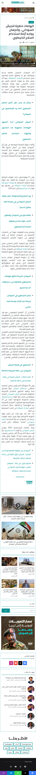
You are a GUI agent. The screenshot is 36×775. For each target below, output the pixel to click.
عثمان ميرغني (21, 716)
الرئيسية (30, 18)
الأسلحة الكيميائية (16, 78)
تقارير (12, 748)
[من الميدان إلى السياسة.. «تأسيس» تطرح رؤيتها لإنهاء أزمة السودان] (26, 583)
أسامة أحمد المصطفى (19, 680)
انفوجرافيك (8, 744)
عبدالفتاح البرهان (20, 388)
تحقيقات (28, 748)
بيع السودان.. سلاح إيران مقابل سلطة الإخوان (15, 696)
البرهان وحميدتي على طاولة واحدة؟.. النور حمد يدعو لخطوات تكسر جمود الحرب (9, 571)
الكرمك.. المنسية (21, 713)
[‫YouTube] (16, 663)
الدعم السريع (25, 188)
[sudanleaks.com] (18, 2)
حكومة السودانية (8, 182)
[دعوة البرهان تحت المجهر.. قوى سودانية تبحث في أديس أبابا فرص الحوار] (26, 561)
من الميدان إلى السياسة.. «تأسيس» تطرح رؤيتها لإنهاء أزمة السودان (27, 591)
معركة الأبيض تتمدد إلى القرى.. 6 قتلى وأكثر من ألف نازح (10, 591)
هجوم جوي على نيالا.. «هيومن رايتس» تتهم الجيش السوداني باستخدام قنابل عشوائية (19, 467)
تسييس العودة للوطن (19, 722)
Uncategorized (26, 744)
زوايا (6, 748)
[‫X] (20, 663)
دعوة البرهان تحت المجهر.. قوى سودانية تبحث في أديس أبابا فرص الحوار (26, 570)
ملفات (17, 752)
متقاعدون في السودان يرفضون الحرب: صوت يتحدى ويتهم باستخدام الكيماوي (17, 220)
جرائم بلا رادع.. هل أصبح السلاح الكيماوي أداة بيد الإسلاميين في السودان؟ (16, 108)
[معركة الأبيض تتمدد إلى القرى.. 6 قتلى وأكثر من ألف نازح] (9, 583)
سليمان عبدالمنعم (20, 691)
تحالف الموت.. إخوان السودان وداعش (15, 704)
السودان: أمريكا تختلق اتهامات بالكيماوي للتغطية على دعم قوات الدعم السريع (16, 281)
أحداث (25, 18)
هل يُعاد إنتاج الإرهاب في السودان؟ (15, 677)
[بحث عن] (33, 3)
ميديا (10, 752)
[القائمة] (3, 3)
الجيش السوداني (13, 394)
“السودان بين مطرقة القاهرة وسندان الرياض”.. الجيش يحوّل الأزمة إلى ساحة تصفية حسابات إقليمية (16, 454)
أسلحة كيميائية (20, 185)
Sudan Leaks (28, 761)
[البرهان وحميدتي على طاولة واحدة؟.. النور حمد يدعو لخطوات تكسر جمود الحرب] (9, 561)
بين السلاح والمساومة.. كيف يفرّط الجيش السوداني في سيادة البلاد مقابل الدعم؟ (16, 201)
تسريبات (20, 748)
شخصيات (25, 752)
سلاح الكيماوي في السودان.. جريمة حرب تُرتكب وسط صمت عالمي (18, 301)
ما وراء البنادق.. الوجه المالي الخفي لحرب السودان (14, 687)
